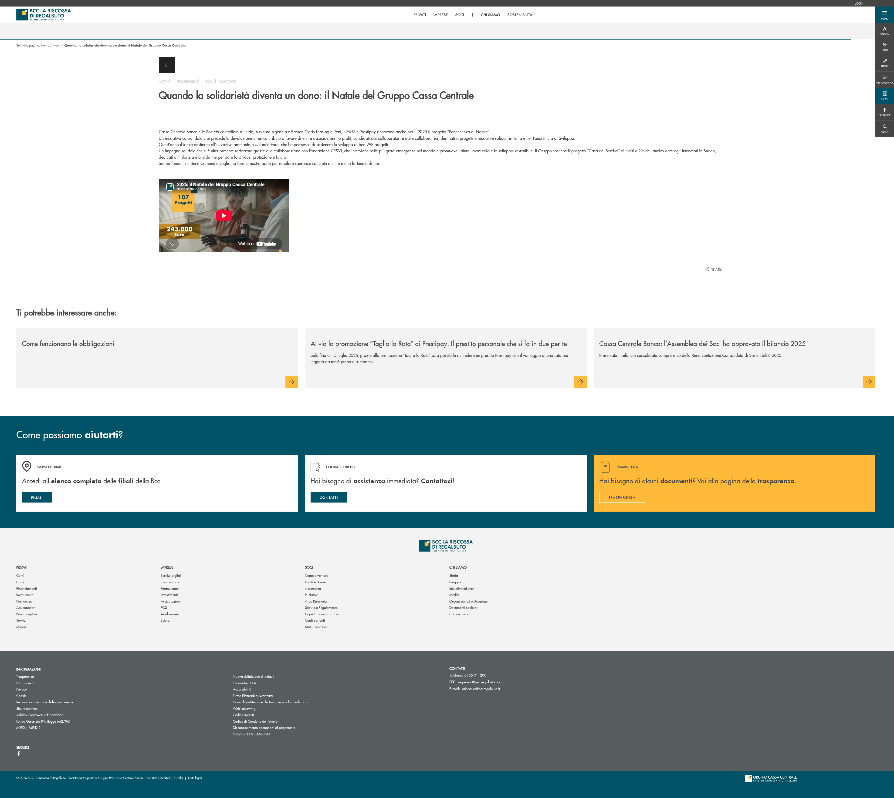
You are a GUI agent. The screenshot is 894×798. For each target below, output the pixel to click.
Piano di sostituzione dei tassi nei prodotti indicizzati (289, 701)
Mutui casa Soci (316, 626)
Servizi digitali (171, 575)
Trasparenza (25, 676)
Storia (453, 575)
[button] (884, 15)
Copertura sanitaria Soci (323, 613)
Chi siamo (458, 567)
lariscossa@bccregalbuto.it (480, 688)
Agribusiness (170, 613)
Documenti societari (463, 607)
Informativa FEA (262, 682)
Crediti (178, 777)
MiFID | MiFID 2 (28, 727)
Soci (309, 567)
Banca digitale (26, 613)
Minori (21, 626)
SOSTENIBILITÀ (520, 15)
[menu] (473, 15)
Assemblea (313, 588)
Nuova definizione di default (253, 676)
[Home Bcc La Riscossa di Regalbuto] (43, 15)
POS (164, 607)
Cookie (21, 695)
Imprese (167, 567)
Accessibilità (242, 689)
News (57, 45)
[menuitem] (859, 3)
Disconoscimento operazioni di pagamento (264, 727)
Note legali (195, 777)
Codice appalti (243, 714)
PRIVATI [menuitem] (420, 15)
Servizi (21, 620)
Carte (20, 581)
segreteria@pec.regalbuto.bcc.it (481, 681)
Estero (165, 620)
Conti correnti (315, 620)
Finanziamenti (26, 588)
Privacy (21, 689)
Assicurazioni (26, 607)
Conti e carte (170, 581)
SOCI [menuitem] (459, 15)
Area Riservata (316, 601)
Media (454, 594)
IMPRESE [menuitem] (440, 15)
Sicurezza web (26, 708)
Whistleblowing (244, 708)
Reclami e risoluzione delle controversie (44, 701)
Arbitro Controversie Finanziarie (57, 714)
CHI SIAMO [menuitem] (490, 15)
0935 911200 (475, 675)
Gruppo (455, 581)
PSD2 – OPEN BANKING (269, 733)
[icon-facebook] (18, 753)
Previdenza (24, 601)
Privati (21, 567)
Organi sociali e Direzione (468, 601)
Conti (20, 575)
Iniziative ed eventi (462, 588)
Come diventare (316, 575)
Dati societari (26, 682)
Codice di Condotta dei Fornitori (274, 721)
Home (45, 45)
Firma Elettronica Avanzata (253, 695)
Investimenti (25, 594)
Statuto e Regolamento (321, 607)
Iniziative (311, 594)
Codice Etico (458, 613)
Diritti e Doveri (315, 581)
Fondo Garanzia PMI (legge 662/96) (60, 721)
